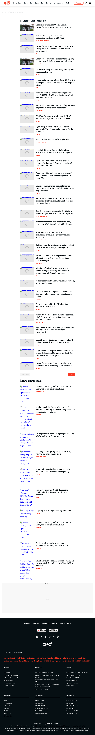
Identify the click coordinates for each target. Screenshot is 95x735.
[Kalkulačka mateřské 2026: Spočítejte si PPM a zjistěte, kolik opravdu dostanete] (27, 108)
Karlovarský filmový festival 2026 (44, 672)
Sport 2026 (7, 695)
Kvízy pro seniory (9, 680)
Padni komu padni (71, 680)
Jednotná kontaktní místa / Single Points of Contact (46, 730)
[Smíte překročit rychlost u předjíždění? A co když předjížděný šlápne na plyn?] (27, 440)
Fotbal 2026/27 (8, 703)
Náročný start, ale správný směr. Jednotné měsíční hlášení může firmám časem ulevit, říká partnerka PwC (55, 95)
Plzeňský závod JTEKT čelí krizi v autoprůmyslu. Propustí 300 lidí (50, 36)
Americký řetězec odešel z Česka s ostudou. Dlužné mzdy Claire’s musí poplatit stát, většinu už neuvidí (55, 317)
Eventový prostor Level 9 (58, 661)
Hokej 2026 (7, 705)
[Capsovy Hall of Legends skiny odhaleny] (27, 513)
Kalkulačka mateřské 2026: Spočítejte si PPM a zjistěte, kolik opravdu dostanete (55, 106)
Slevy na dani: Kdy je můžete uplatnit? (52, 139)
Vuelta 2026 (86, 661)
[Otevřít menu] (90, 3)
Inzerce (44, 623)
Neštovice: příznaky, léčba (11, 675)
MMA (5, 700)
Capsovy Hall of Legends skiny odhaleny (53, 510)
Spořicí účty (69, 703)
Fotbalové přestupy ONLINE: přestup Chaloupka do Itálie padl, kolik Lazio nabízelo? (52, 492)
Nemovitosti (71, 658)
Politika (69, 668)
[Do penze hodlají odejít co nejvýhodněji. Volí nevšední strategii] (27, 72)
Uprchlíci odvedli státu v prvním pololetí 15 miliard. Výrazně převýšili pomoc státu (54, 341)
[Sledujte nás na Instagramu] (49, 636)
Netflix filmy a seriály (41, 713)
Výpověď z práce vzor (72, 683)
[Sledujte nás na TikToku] (57, 636)
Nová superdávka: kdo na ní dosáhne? (76, 672)
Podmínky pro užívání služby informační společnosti (45, 728)
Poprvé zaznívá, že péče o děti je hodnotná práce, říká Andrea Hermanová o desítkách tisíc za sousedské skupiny (54, 353)
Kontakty (27, 623)
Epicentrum (7, 672)
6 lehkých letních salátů (41, 689)
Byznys (48, 3)
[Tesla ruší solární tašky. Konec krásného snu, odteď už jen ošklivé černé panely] (27, 477)
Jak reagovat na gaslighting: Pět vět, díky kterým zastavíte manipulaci (53, 452)
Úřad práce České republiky (15, 12)
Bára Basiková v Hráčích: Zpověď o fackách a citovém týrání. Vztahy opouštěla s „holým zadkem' (55, 563)
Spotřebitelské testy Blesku (57, 658)
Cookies (86, 728)
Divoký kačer (69, 685)
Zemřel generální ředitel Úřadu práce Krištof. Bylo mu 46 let (52, 305)
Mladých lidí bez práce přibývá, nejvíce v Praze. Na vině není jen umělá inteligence (54, 151)
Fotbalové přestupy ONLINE (40, 661)
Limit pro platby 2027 (72, 705)
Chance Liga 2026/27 (74, 661)
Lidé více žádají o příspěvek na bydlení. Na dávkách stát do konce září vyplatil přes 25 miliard (54, 293)
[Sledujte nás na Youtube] (53, 636)
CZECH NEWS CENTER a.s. (54, 724)
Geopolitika (39, 3)
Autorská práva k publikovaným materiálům (17, 728)
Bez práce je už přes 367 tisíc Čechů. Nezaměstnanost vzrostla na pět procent (54, 26)
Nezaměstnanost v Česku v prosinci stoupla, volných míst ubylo (55, 282)
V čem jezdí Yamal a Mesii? (11, 678)
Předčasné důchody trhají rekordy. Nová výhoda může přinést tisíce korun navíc (53, 117)
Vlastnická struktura (25, 730)
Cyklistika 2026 (8, 716)
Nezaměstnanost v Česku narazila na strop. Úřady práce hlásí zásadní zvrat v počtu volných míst (55, 48)
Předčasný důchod (71, 700)
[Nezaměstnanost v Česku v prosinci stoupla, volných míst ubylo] (27, 283)
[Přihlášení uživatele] (86, 3)
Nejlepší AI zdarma (40, 705)
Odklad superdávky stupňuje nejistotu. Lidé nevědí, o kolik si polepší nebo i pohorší (55, 246)
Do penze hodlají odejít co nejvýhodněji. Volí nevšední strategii (55, 70)
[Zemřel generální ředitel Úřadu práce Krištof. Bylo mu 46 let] (27, 307)
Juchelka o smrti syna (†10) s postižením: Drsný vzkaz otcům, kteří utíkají (53, 387)
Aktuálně (7, 668)
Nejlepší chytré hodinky (41, 708)
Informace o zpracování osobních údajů (72, 728)
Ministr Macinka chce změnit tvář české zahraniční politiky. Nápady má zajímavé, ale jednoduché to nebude (55, 409)
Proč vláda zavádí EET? (72, 678)
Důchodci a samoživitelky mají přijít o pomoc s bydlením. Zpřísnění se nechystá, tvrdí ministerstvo (54, 163)
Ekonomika (28, 3)
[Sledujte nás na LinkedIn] (37, 636)
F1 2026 (6, 711)
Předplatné (53, 623)
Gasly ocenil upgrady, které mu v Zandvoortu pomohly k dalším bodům (52, 544)
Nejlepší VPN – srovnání (41, 711)
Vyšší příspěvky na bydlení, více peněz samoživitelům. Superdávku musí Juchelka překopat (54, 129)
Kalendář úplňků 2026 (10, 683)
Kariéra (68, 623)
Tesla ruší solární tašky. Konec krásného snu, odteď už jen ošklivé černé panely (53, 470)
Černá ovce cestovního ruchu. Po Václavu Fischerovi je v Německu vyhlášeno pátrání (54, 212)
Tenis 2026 (7, 708)
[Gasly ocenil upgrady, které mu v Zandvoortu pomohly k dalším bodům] (27, 549)
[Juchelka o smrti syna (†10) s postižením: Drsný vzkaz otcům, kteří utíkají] (27, 394)
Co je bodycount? (9, 685)
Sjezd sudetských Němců (73, 675)
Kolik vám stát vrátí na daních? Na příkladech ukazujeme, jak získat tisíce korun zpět (53, 234)
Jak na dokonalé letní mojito (43, 687)
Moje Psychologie (9, 658)
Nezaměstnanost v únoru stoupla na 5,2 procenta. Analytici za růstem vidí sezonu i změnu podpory (54, 200)
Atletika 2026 (7, 713)
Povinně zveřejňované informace (79, 730)
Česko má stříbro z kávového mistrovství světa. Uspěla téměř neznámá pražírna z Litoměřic (54, 175)
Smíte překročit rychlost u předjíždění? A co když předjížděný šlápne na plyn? (55, 435)
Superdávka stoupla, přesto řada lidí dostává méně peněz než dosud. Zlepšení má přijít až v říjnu (55, 82)
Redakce (36, 623)
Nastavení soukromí (12, 730)
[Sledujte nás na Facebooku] (45, 636)
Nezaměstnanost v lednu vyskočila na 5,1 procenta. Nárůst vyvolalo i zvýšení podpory (55, 223)
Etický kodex (65, 730)
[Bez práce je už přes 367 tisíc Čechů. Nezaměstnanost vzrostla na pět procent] (27, 27)
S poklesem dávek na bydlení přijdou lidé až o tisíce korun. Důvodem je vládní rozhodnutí (55, 329)
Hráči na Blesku (31, 658)
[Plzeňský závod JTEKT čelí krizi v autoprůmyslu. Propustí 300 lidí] (27, 38)
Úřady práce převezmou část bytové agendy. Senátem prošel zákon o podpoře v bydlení (55, 60)
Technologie (39, 695)
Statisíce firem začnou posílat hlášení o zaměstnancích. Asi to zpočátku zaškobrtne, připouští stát (55, 188)
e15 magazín (58, 3)
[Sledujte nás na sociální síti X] (41, 636)
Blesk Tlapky (21, 658)
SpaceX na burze (39, 700)
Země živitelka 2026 (71, 713)
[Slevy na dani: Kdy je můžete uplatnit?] (27, 142)
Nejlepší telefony (39, 703)
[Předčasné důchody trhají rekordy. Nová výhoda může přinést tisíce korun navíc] (27, 119)
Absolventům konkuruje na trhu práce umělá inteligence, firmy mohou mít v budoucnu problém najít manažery (53, 270)
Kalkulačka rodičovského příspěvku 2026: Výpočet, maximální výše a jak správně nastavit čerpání (54, 258)
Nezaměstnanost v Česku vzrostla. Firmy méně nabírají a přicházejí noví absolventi (54, 364)
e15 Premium (16, 3)
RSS (61, 623)
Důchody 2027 (70, 708)
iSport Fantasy (42, 658)
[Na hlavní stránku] (7, 3)
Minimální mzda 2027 (72, 711)
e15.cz (4, 12)
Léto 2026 (38, 668)
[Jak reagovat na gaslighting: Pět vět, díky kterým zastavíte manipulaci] (27, 457)
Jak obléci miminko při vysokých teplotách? (47, 684)
